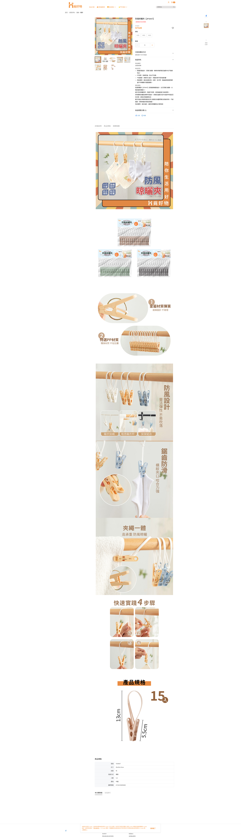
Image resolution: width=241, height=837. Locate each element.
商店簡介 (104, 833)
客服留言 (131, 833)
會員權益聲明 (132, 836)
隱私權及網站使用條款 (108, 836)
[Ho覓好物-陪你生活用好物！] (75, 5)
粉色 (149, 35)
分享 (138, 115)
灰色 (138, 35)
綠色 (143, 35)
